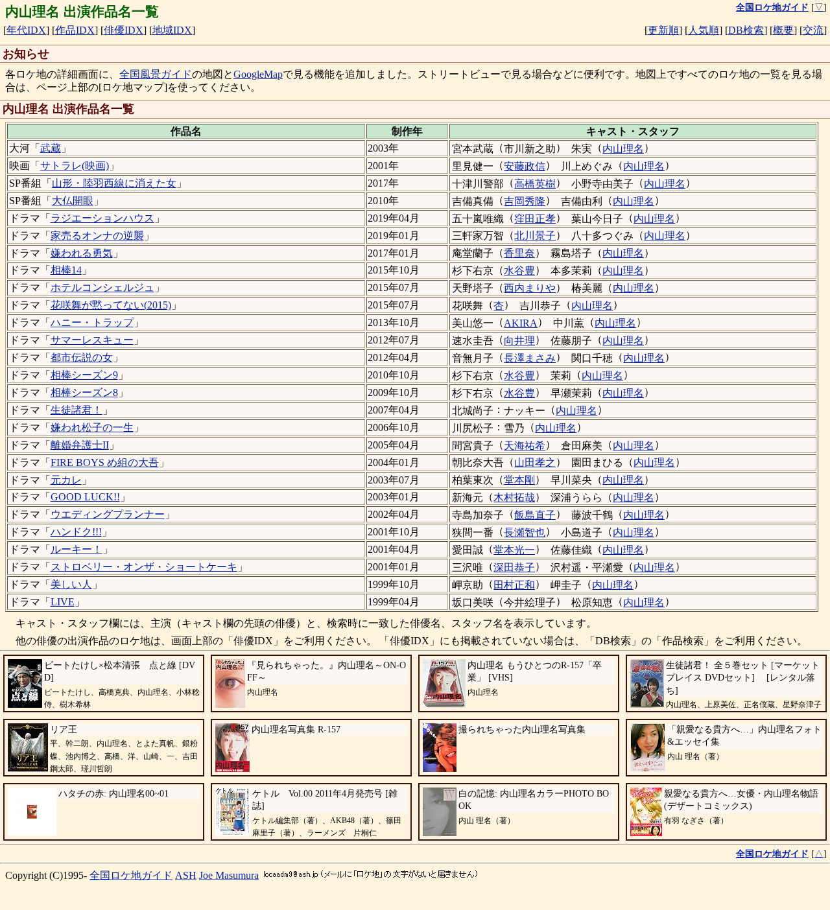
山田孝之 (535, 462)
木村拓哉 (514, 497)
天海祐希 (524, 445)
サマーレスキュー (92, 339)
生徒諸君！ (76, 409)
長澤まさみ (530, 358)
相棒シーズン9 (84, 374)
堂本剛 (519, 479)
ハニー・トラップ (92, 322)
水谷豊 (519, 270)
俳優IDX (123, 30)
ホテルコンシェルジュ (102, 287)
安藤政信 (524, 166)
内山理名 (623, 148)
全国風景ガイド (155, 74)
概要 (783, 30)
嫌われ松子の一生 (92, 427)
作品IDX (75, 30)
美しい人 (71, 584)
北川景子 (535, 235)
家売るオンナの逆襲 (97, 235)
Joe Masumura (229, 875)
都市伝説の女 (82, 357)
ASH (185, 875)
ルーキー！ (76, 549)
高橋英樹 (535, 183)
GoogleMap (258, 74)
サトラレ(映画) (74, 165)
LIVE (63, 601)
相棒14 (66, 269)
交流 (813, 30)
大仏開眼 (72, 200)
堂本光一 (514, 549)
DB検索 (746, 30)
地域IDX (172, 30)
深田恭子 (514, 567)
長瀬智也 (524, 532)
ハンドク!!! (76, 531)
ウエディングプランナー (108, 514)
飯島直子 (535, 514)
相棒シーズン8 (84, 392)
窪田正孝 (535, 218)
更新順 (663, 30)
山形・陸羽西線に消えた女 (114, 183)
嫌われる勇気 (82, 253)
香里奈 (519, 253)
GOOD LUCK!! (85, 496)
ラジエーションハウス (102, 218)
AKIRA (521, 323)
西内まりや (530, 288)
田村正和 (514, 584)
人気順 (703, 30)
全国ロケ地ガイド (130, 875)
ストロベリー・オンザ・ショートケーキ (144, 566)
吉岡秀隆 (524, 201)
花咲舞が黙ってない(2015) (111, 304)
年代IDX (26, 30)
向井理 (519, 340)
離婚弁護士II (80, 444)
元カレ (66, 479)
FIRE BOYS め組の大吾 (105, 462)
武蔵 (50, 148)
